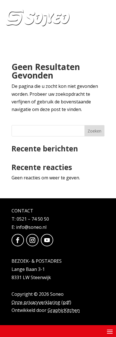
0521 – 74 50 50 (33, 219)
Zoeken (94, 131)
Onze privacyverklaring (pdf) (41, 302)
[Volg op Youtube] (47, 240)
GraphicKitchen (64, 310)
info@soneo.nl (31, 227)
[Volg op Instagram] (32, 240)
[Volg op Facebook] (18, 240)
